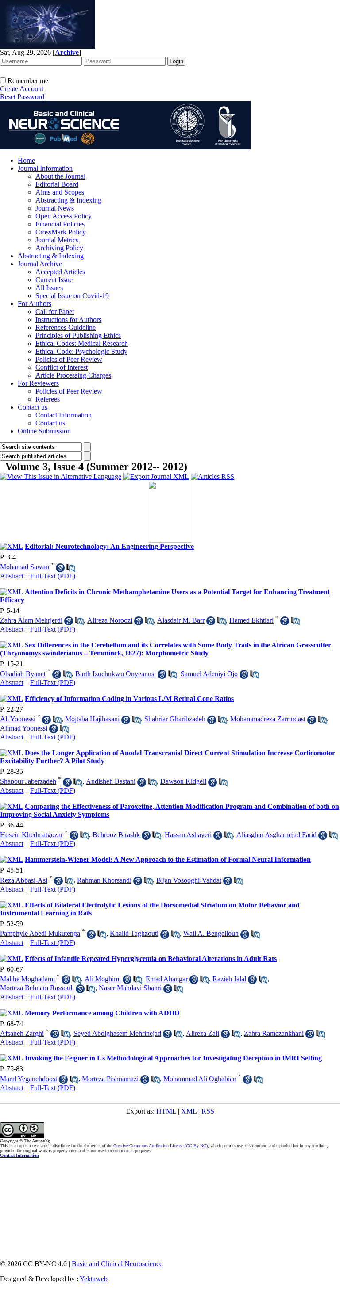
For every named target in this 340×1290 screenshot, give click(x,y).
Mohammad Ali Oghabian (199, 1079)
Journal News (54, 208)
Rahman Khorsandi (104, 880)
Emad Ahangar (167, 979)
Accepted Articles (60, 272)
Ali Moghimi (103, 979)
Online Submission (44, 431)
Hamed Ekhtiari (251, 620)
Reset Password (22, 96)
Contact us (32, 407)
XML (189, 1111)
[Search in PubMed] (70, 567)
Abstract (11, 576)
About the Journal (60, 176)
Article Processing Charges (73, 375)
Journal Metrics (56, 240)
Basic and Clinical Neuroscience (117, 1263)
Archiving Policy (59, 248)
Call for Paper (54, 311)
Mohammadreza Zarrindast (267, 719)
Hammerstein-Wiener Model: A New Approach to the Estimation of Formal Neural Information (168, 859)
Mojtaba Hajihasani (92, 719)
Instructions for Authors (68, 319)
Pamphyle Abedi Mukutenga (40, 933)
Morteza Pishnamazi (110, 1079)
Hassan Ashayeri (188, 834)
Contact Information (63, 415)
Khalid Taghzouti (134, 933)
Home (26, 160)
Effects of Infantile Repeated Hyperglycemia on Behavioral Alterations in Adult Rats (151, 958)
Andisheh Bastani (110, 781)
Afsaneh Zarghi (22, 1033)
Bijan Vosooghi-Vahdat (188, 880)
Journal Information (45, 168)
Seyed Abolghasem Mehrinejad (117, 1033)
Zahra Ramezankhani (274, 1033)
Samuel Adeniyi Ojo (209, 674)
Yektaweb (94, 1278)
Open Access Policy (63, 216)
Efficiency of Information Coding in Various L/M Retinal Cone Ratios (129, 698)
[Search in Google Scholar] (60, 567)
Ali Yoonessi (17, 719)
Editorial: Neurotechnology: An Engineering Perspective (109, 546)
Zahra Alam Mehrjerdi (31, 620)
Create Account (21, 88)
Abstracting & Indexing (68, 200)
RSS (207, 1111)
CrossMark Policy (60, 232)
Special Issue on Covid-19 (72, 295)
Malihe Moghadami (27, 979)
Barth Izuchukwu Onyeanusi (115, 674)
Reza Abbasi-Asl (23, 880)
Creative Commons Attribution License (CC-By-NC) (160, 1145)
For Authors (34, 303)
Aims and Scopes (59, 192)
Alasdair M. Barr (181, 620)
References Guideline (65, 327)
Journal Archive (40, 264)
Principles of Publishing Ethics (78, 335)
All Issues (49, 287)
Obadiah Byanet (23, 674)
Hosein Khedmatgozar (31, 834)
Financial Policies (60, 224)
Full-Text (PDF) (52, 576)
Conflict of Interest (61, 367)
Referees (47, 399)
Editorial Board (56, 184)
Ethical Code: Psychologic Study (81, 351)
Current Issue (54, 279)
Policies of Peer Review (68, 359)
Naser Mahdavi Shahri (130, 987)
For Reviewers (38, 383)
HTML (166, 1111)
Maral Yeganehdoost (28, 1079)
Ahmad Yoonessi (23, 728)
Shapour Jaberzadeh (28, 781)
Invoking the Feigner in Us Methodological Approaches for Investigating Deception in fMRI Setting (173, 1058)
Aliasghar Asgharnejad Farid (276, 834)
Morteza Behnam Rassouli (37, 987)
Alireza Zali (202, 1033)
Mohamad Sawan (24, 566)
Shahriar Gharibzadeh (174, 719)
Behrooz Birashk (116, 834)
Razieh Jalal (229, 979)
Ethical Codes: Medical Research (81, 343)
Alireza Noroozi (109, 620)
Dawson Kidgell (183, 781)
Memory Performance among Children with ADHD (102, 1013)
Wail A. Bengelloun (211, 933)
